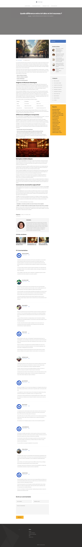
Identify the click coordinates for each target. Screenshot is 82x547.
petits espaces (55, 113)
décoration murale (55, 110)
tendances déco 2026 (56, 122)
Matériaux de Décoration (58, 87)
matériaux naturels (55, 129)
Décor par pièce (56, 80)
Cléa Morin (20, 60)
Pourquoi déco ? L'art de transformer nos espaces (32, 244)
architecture (18, 216)
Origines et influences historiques (22, 75)
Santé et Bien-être (57, 93)
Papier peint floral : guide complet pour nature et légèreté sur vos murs (60, 55)
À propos (30, 531)
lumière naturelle (55, 132)
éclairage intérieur (55, 123)
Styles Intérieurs (56, 95)
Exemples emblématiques (20, 78)
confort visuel (54, 125)
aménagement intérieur (56, 112)
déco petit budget (60, 115)
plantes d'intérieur (55, 116)
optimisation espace (56, 126)
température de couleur (56, 131)
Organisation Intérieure (58, 91)
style (29, 214)
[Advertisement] (41, 23)
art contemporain (55, 118)
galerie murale (60, 113)
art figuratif (54, 115)
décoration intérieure (56, 109)
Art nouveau (26, 214)
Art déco (22, 214)
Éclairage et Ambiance (57, 89)
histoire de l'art (55, 119)
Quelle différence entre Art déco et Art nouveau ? (21, 244)
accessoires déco (55, 120)
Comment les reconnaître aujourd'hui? (22, 80)
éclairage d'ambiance (56, 128)
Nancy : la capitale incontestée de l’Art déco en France (43, 244)
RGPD (29, 535)
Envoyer (20, 517)
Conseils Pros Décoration (58, 85)
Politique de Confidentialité (32, 534)
